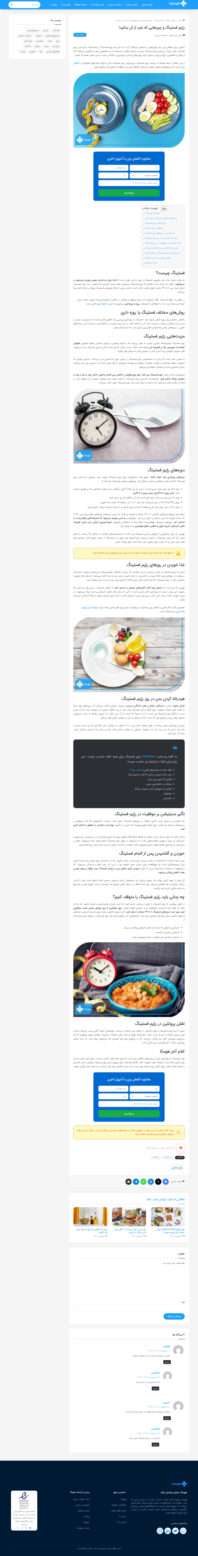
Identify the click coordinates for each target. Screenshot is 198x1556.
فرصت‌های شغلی (118, 1510)
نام (183, 1302)
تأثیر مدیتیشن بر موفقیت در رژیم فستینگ (162, 243)
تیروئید (38, 35)
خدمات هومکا (81, 4)
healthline (168, 1157)
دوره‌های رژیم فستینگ (154, 228)
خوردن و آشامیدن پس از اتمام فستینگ (161, 248)
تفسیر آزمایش (83, 1510)
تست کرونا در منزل (81, 1499)
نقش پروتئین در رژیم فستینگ (157, 258)
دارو (57, 40)
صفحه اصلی (147, 4)
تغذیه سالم (159, 20)
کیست (22, 51)
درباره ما (53, 4)
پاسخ (167, 1362)
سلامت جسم (115, 4)
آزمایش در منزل (82, 1505)
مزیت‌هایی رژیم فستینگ (155, 223)
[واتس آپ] (143, 1182)
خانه (181, 20)
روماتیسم (39, 40)
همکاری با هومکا (119, 1505)
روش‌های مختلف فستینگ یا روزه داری (161, 218)
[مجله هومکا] (177, 3)
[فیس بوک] (166, 1182)
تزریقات (86, 1522)
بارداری (45, 30)
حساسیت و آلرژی (25, 35)
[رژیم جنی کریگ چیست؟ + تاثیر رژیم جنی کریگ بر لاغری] (129, 1216)
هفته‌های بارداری (53, 51)
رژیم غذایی (177, 1168)
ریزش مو (56, 46)
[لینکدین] (151, 1182)
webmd (155, 1157)
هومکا (123, 1499)
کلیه (41, 51)
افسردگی (56, 30)
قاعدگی (27, 46)
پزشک (86, 1516)
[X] (158, 1182)
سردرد (46, 46)
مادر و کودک (98, 4)
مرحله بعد (129, 193)
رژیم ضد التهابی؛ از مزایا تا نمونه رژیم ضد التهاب (91, 1231)
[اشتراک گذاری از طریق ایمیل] (128, 1182)
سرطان (37, 46)
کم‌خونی (32, 51)
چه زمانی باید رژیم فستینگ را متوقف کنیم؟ (163, 253)
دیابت (49, 40)
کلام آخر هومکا (151, 263)
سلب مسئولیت (82, 1528)
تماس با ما (66, 4)
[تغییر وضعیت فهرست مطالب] (162, 209)
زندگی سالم (132, 4)
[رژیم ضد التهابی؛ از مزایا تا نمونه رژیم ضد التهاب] (90, 1216)
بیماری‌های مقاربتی (52, 35)
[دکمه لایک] (181, 1148)
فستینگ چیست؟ (152, 213)
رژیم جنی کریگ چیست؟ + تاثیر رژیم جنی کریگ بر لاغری (130, 1231)
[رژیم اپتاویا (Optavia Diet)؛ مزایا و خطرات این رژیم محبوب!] (168, 1216)
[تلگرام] (136, 1182)
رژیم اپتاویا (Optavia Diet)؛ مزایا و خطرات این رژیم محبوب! (170, 1231)
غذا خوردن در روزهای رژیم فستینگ (160, 233)
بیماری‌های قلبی (33, 30)
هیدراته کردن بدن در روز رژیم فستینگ (161, 238)
